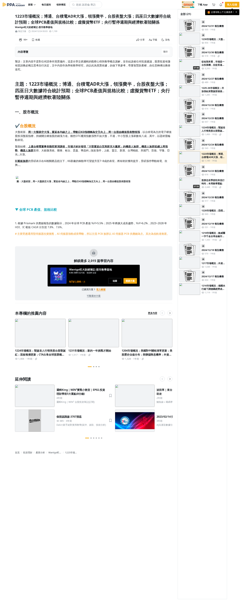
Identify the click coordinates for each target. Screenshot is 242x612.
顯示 (165, 51)
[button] (32, 4)
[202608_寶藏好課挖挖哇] (188, 4)
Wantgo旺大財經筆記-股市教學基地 (34, 27)
